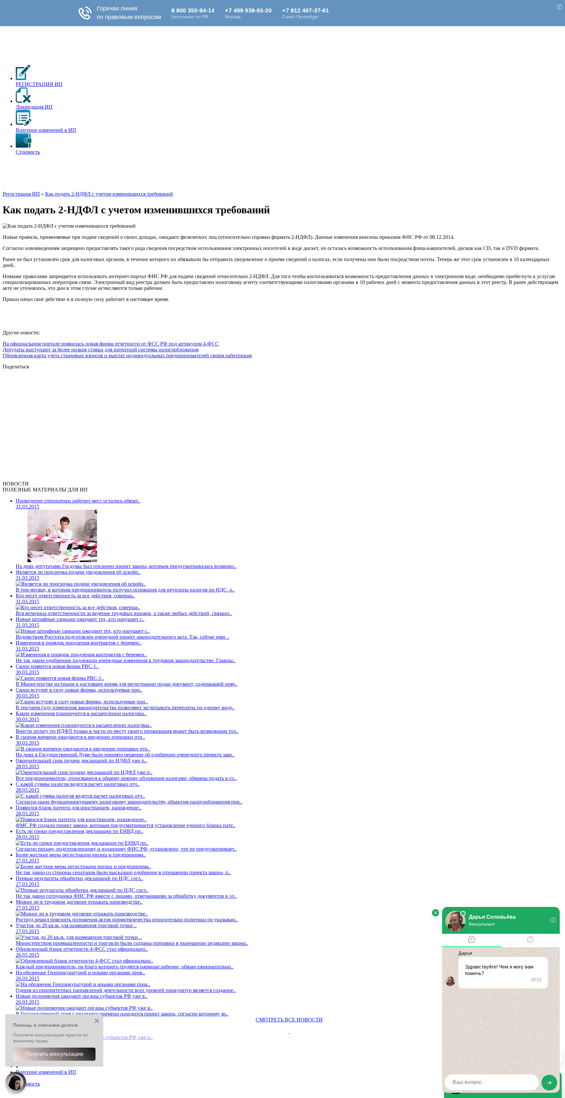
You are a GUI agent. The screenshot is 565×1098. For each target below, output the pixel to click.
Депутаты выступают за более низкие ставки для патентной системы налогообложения (100, 349)
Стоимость (28, 1084)
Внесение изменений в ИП (46, 1072)
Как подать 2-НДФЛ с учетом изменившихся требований (109, 194)
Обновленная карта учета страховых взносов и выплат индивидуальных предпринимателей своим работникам (127, 355)
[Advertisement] (122, 175)
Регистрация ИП (21, 194)
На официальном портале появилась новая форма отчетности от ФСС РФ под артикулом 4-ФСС (111, 343)
